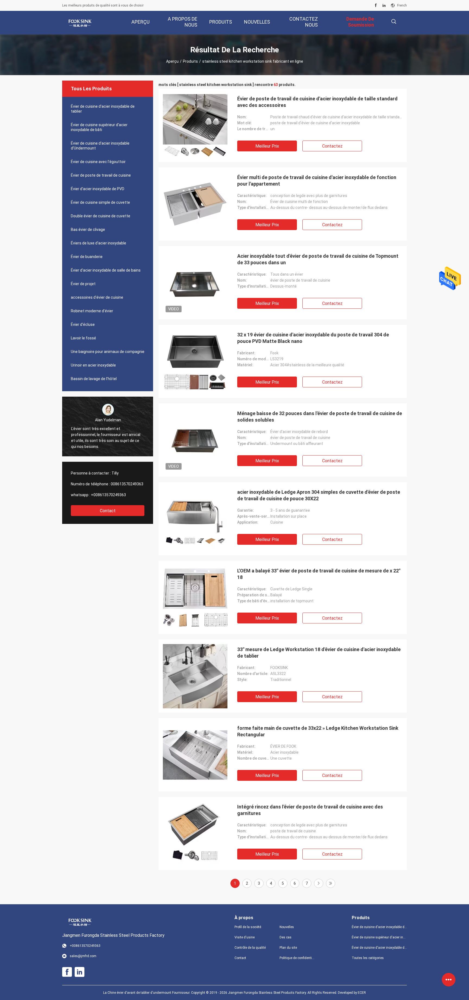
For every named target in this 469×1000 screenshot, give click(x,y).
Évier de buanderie (87, 256)
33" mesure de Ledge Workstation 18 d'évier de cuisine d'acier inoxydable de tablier (319, 653)
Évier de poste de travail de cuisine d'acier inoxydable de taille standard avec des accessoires (317, 102)
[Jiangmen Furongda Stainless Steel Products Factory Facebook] (376, 5)
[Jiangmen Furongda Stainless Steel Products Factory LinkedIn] (384, 5)
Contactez (332, 146)
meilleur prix (267, 146)
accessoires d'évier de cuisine (97, 297)
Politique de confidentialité (298, 958)
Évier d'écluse (83, 324)
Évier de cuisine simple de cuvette (100, 202)
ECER (362, 993)
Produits (190, 61)
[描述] (394, 21)
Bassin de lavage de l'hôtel (94, 379)
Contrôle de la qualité (250, 948)
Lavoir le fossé (83, 338)
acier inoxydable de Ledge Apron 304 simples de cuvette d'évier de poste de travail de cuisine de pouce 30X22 (318, 495)
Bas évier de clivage (88, 229)
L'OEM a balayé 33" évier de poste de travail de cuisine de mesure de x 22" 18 (318, 574)
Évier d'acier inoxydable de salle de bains (106, 270)
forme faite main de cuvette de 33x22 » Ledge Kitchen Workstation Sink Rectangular (317, 731)
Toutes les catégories (368, 958)
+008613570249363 (108, 495)
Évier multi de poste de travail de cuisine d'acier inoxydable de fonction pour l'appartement (316, 180)
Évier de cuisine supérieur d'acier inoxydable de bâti (99, 127)
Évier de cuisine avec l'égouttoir (98, 162)
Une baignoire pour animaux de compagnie (107, 351)
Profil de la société (247, 927)
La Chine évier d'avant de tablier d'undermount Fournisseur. (147, 993)
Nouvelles (287, 927)
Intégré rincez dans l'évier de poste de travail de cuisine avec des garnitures (310, 810)
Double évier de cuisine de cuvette (100, 216)
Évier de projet (83, 284)
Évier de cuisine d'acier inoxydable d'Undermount (100, 145)
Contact (108, 510)
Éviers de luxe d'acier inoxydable (98, 243)
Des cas (285, 937)
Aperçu (172, 61)
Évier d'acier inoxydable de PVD (97, 189)
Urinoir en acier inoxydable (93, 365)
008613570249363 (127, 484)
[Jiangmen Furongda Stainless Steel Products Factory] (79, 23)
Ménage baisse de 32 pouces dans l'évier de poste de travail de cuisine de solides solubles (319, 416)
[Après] (318, 883)
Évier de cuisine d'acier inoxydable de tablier (103, 108)
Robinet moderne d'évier (92, 311)
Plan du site (288, 948)
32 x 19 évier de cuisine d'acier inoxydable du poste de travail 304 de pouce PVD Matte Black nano (313, 338)
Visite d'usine (244, 937)
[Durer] (330, 883)
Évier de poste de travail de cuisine (101, 175)
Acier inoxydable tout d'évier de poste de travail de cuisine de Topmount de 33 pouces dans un (317, 259)
